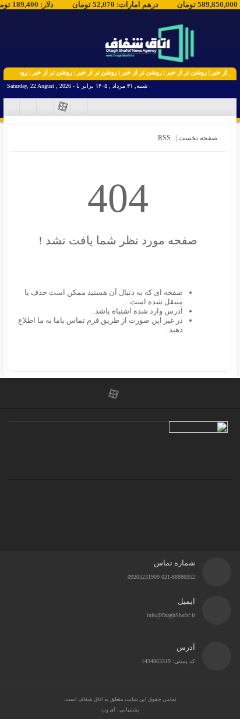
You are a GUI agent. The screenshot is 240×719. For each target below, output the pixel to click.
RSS (164, 138)
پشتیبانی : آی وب (120, 710)
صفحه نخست (197, 138)
